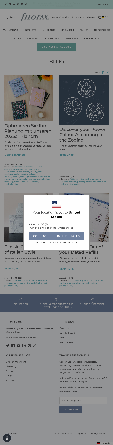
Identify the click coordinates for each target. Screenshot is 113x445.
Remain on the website (56, 242)
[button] (7, 438)
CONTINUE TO (56, 236)
